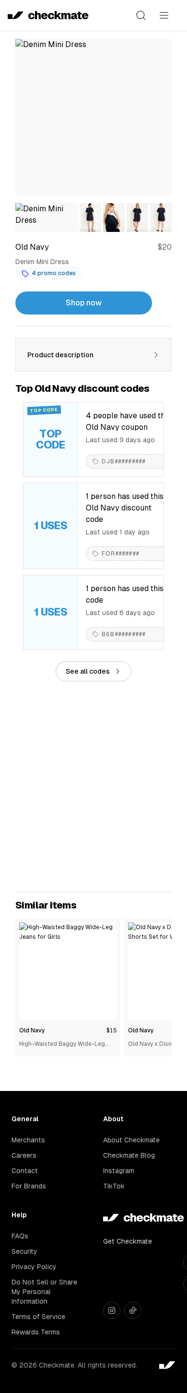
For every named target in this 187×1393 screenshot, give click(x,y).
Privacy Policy (34, 1267)
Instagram (118, 1171)
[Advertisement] (93, 786)
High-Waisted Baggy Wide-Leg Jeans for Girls (62, 1045)
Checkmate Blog (129, 1155)
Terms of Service (38, 1316)
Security (24, 1251)
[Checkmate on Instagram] (111, 1310)
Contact (25, 1171)
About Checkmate (131, 1140)
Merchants (28, 1140)
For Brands (29, 1186)
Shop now (84, 302)
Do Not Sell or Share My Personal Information (44, 1291)
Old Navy (32, 1030)
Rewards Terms (36, 1332)
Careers (24, 1155)
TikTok (114, 1186)
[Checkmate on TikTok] (132, 1310)
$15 (111, 1030)
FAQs (20, 1236)
